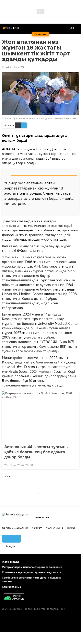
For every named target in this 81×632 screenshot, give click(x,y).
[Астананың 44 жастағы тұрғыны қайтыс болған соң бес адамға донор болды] (40, 416)
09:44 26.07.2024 (13, 67)
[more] (74, 210)
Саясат (37, 528)
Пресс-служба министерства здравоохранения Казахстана (44, 118)
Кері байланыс (11, 587)
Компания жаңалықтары (17, 572)
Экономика (54, 528)
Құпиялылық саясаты (48, 572)
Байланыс (55, 567)
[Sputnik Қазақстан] (12, 29)
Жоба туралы (10, 561)
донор (7, 476)
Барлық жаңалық (15, 528)
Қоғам (71, 528)
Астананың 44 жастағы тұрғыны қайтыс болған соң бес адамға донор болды (36, 451)
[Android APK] (14, 597)
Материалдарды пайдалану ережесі (25, 567)
